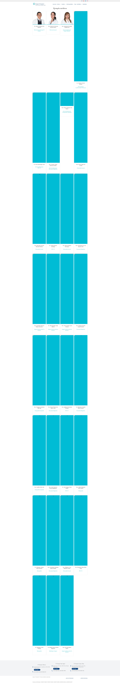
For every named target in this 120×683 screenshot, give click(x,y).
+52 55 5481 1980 (63, 670)
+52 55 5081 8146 (81, 670)
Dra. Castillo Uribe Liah (39, 487)
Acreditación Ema (84, 678)
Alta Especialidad (70, 4)
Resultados (85, 4)
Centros (58, 4)
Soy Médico (79, 4)
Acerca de (54, 4)
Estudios (63, 4)
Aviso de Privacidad (69, 678)
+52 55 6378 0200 (75, 670)
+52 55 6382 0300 (56, 670)
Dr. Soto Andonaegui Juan (39, 164)
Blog (75, 4)
